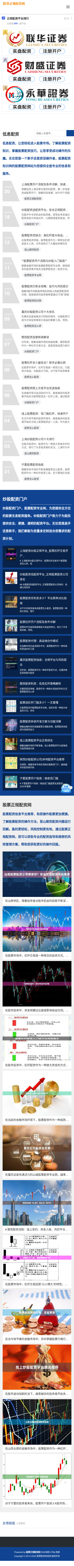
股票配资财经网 (44, 1555)
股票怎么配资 (31, 376)
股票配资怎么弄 (32, 325)
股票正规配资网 (32, 198)
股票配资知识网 (32, 300)
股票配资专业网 (32, 275)
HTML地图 (55, 1551)
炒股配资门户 (31, 224)
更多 (66, 18)
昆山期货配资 (31, 249)
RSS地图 (45, 1551)
